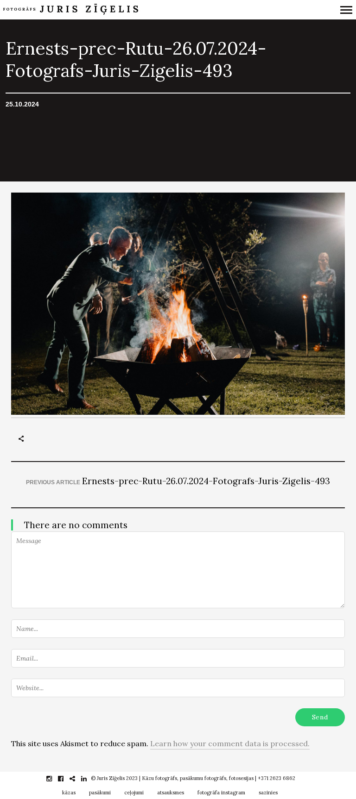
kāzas (69, 792)
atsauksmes (170, 792)
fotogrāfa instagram (221, 792)
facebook (65, 778)
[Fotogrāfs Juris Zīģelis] (136, 10)
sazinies (268, 792)
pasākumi (100, 792)
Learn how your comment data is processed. (230, 743)
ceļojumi (134, 792)
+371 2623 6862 (276, 778)
